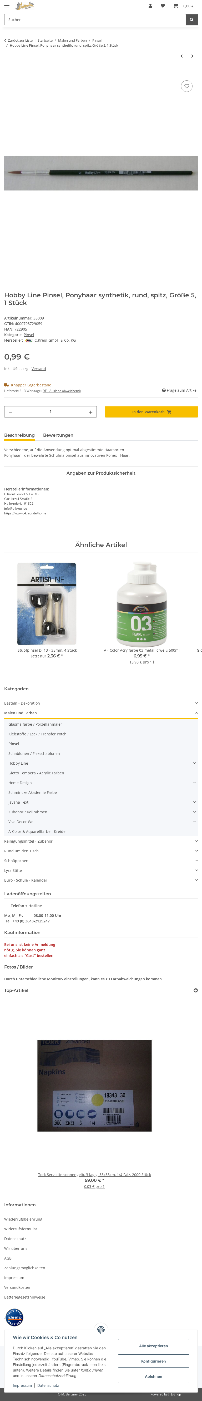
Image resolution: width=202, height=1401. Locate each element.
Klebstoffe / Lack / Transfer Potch (37, 733)
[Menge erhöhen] (91, 411)
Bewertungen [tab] (58, 435)
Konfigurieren (153, 1361)
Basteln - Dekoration (22, 703)
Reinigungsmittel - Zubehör (28, 841)
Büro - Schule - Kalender (25, 880)
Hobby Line (18, 763)
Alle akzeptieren (153, 1346)
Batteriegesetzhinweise (24, 1297)
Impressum (22, 1385)
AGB (8, 1258)
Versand (39, 368)
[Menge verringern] (10, 411)
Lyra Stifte (13, 870)
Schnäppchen (16, 860)
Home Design (20, 782)
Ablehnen (153, 1376)
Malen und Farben (20, 712)
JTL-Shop (174, 1394)
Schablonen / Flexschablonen (34, 753)
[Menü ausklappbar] (6, 3)
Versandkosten (17, 1287)
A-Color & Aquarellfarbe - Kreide (36, 831)
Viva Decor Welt (22, 821)
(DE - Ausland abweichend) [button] (61, 391)
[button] (150, 6)
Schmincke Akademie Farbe (32, 792)
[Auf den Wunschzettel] (187, 86)
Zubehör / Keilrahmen (27, 811)
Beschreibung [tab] (19, 435)
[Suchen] (192, 19)
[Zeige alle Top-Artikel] (196, 990)
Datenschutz (48, 1385)
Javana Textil (19, 802)
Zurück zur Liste (20, 40)
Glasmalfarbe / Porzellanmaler (35, 724)
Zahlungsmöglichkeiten (24, 1267)
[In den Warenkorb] (8, 73)
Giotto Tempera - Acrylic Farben (36, 772)
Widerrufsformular (20, 1228)
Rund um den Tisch (21, 850)
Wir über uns (15, 1248)
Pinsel (29, 334)
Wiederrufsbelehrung (23, 1219)
